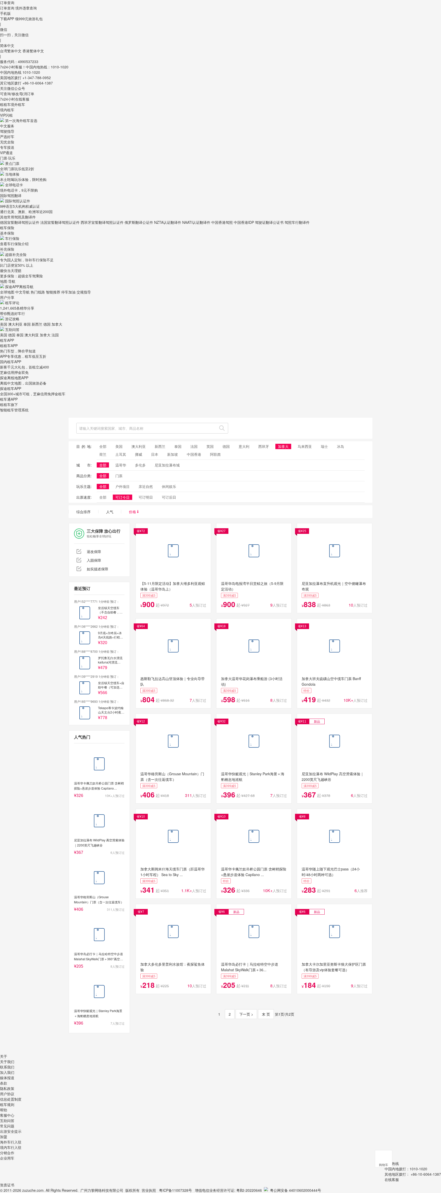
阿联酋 (215, 454)
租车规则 (7, 1104)
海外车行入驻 (10, 1142)
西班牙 (263, 446)
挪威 (138, 454)
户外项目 (122, 486)
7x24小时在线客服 (14, 99)
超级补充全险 (16, 254)
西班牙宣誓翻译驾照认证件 (102, 222)
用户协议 (7, 1093)
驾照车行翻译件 (297, 222)
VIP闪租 (6, 115)
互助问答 (12, 329)
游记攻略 (12, 318)
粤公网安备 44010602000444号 (295, 1190)
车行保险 (12, 238)
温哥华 (120, 465)
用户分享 (7, 297)
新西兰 (37, 324)
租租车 (5, 104)
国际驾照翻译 (10, 195)
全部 (102, 446)
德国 (47, 324)
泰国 (27, 324)
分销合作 (7, 1152)
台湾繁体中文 (11, 50)
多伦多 (140, 465)
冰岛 (340, 446)
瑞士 (324, 446)
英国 (210, 446)
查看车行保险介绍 (14, 243)
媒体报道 (7, 1077)
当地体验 (12, 174)
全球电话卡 (14, 184)
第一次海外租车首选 (21, 120)
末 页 (266, 1014)
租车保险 (7, 227)
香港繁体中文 (33, 50)
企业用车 (7, 1158)
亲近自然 (146, 486)
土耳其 (120, 454)
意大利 (244, 446)
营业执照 (149, 1190)
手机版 (5, 13)
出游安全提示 (10, 1131)
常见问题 (7, 1125)
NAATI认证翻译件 (196, 222)
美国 (3, 324)
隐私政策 (7, 1088)
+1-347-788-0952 (36, 77)
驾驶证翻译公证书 (269, 222)
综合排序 (83, 511)
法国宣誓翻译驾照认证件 (60, 222)
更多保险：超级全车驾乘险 (21, 275)
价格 (133, 511)
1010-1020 (31, 72)
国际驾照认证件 (17, 200)
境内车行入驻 (10, 1147)
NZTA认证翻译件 (167, 222)
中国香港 (194, 454)
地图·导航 (7, 281)
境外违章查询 (26, 7)
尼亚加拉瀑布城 (167, 465)
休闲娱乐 (169, 486)
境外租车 (18, 104)
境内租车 (7, 109)
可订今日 (122, 497)
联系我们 (7, 1066)
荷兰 (102, 454)
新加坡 (172, 454)
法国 (55, 334)
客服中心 (7, 1115)
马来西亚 (305, 446)
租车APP (7, 340)
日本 (154, 454)
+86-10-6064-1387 (37, 82)
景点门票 (12, 163)
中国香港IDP (244, 222)
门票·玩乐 (7, 158)
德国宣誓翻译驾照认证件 (19, 222)
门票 (118, 475)
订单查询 (7, 7)
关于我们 (7, 1061)
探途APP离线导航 (19, 286)
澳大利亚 (15, 324)
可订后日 (169, 497)
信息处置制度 (10, 1099)
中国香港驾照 (222, 222)
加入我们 (7, 1072)
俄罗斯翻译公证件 (139, 222)
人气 (109, 511)
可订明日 (146, 497)
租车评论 (12, 302)
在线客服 (392, 1179)
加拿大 (57, 324)
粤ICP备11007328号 (175, 1190)
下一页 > (246, 1014)
